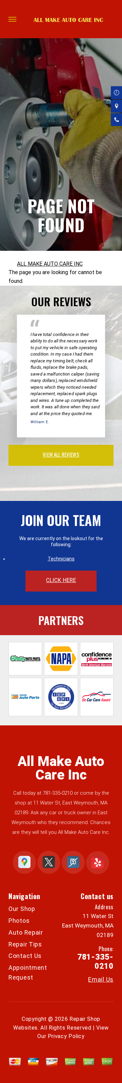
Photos (18, 920)
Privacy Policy (66, 1036)
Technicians (61, 558)
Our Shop (21, 908)
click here (61, 580)
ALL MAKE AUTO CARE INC (50, 264)
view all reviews (61, 454)
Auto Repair (25, 932)
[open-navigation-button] (12, 19)
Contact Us (25, 955)
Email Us (101, 980)
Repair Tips (25, 944)
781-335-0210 (58, 793)
